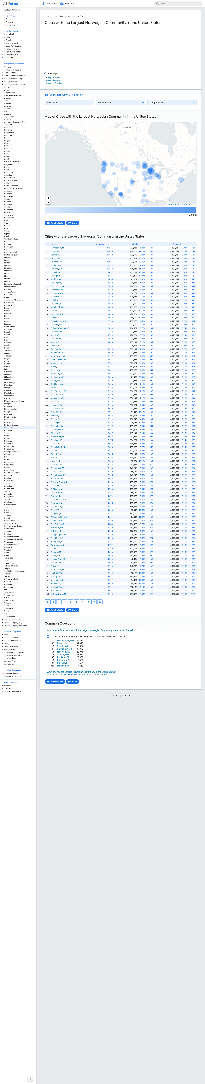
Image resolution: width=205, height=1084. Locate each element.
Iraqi (6, 337)
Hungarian (8, 321)
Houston (54, 416)
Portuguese (8, 462)
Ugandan (7, 582)
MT (59, 318)
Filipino (7, 276)
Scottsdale (55, 451)
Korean (7, 364)
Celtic (6, 183)
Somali (7, 518)
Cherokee (8, 191)
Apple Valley (56, 437)
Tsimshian (8, 574)
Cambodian (8, 172)
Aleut (6, 101)
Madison (54, 279)
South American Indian (13, 526)
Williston (54, 531)
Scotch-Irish (9, 489)
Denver (54, 311)
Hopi (6, 316)
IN (63, 580)
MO (63, 559)
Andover (54, 503)
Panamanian (9, 446)
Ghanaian (8, 295)
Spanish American (11, 537)
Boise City (55, 412)
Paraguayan (9, 449)
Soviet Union (9, 529)
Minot (53, 335)
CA (63, 283)
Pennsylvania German (12, 452)
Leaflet (168, 205)
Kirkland (54, 587)
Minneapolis (56, 248)
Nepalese (8, 414)
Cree (6, 220)
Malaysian (8, 388)
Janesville (55, 374)
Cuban (6, 231)
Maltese (7, 390)
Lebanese (8, 372)
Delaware (8, 244)
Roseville (54, 552)
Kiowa (6, 361)
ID (61, 412)
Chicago (54, 276)
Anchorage (55, 377)
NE (59, 346)
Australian (8, 125)
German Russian (10, 292)
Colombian (8, 210)
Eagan (53, 381)
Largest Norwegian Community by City (68, 16)
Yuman (7, 611)
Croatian (7, 226)
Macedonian (9, 385)
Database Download (11, 10)
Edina (53, 402)
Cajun (6, 170)
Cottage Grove (57, 594)
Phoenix (54, 272)
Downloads (69, 3)
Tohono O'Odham (11, 566)
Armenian (8, 119)
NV (62, 423)
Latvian (7, 369)
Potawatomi (9, 465)
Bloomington (56, 321)
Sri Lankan (8, 542)
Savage (54, 496)
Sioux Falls (55, 258)
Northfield (55, 527)
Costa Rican (9, 218)
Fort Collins (56, 524)
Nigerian (7, 422)
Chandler (55, 548)
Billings (54, 318)
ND (58, 251)
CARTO (186, 205)
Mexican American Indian (14, 401)
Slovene (7, 515)
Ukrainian (8, 584)
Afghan (7, 87)
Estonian (7, 265)
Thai (6, 560)
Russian (7, 478)
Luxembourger (10, 382)
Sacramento (56, 506)
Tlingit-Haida (9, 563)
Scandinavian (9, 486)
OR (60, 269)
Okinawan (8, 430)
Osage (6, 433)
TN (60, 573)
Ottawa (7, 436)
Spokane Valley (57, 499)
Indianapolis (56, 580)
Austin (53, 367)
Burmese (7, 167)
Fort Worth (55, 479)
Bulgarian (8, 164)
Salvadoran (8, 481)
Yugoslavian (9, 608)
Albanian (7, 98)
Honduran (8, 313)
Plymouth (55, 332)
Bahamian (8, 130)
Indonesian (8, 329)
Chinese (7, 202)
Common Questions (54, 83)
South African (9, 521)
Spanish (7, 534)
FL (63, 569)
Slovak (7, 513)
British (6, 159)
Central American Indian (13, 188)
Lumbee (7, 380)
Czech (6, 236)
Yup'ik (6, 614)
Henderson (55, 583)
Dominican (8, 247)
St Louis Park (56, 447)
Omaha (54, 346)
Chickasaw (8, 196)
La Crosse (55, 405)
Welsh (6, 598)
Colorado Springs (58, 328)
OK (65, 517)
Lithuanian (8, 377)
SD (62, 258)
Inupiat (7, 332)
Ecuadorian (8, 257)
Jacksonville (56, 569)
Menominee (9, 396)
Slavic (6, 510)
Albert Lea (55, 538)
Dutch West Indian (11, 252)
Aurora (54, 458)
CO (59, 311)
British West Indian (11, 162)
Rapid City (55, 384)
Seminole (8, 494)
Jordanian (8, 356)
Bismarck (55, 297)
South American (10, 523)
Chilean (7, 199)
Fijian (6, 273)
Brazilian (7, 156)
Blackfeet (8, 151)
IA (62, 430)
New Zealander (10, 417)
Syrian (6, 555)
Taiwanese (8, 558)
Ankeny (54, 576)
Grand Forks (56, 286)
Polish (6, 459)
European (8, 271)
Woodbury (55, 353)
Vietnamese (9, 595)
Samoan (7, 483)
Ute (5, 590)
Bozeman (55, 590)
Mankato (55, 465)
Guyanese (8, 305)
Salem (53, 444)
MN (63, 248)
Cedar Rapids (56, 475)
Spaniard (7, 531)
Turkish (7, 576)
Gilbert (53, 433)
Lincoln (54, 461)
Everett (54, 454)
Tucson (54, 388)
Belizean (7, 143)
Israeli (6, 345)
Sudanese (8, 547)
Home (47, 16)
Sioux (6, 507)
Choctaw (7, 207)
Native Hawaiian (10, 409)
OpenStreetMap (177, 205)
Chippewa (8, 204)
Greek (6, 297)
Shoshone (8, 502)
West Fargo (56, 314)
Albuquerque (56, 534)
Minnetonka (56, 409)
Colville (7, 212)
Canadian (8, 175)
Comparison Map (53, 77)
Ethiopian (8, 268)
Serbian (7, 499)
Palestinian (8, 444)
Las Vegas (55, 423)
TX (58, 367)
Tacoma (54, 349)
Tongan (7, 568)
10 (100, 601)
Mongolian (8, 404)
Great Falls (55, 492)
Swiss (6, 553)
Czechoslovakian (11, 239)
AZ (60, 272)
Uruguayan (8, 587)
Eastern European (11, 255)
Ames (53, 566)
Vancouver (55, 398)
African (7, 90)
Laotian (7, 366)
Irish (6, 340)
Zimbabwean (9, 616)
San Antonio (56, 468)
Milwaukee (55, 363)
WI (60, 279)
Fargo (53, 251)
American (8, 106)
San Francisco (57, 391)
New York (55, 262)
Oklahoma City (57, 517)
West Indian (9, 600)
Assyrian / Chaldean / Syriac (15, 122)
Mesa (53, 342)
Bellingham (55, 541)
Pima (6, 457)
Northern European (11, 425)
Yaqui (6, 606)
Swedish (7, 550)
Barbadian (8, 135)
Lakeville (54, 339)
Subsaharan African (12, 545)
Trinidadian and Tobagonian (15, 571)
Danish (7, 242)
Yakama (7, 603)
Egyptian (7, 260)
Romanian (8, 475)
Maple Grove (56, 356)
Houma (7, 319)
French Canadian (11, 287)
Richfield (54, 562)
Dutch (6, 249)
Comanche (8, 215)
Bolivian (7, 154)
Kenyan (7, 358)
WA (59, 255)
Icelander (8, 324)
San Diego (55, 293)
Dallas (53, 485)
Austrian (7, 127)
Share (74, 223)
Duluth (53, 300)
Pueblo (7, 467)
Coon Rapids (56, 360)
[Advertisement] (82, 49)
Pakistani (8, 441)
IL (59, 276)
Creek (6, 223)
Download (191, 120)
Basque (7, 138)
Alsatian (7, 103)
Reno (53, 510)
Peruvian (7, 454)
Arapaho (7, 114)
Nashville (55, 573)
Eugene (54, 419)
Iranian (7, 335)
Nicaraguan (8, 420)
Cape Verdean (9, 178)
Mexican (7, 398)
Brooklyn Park (57, 482)
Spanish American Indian (14, 539)
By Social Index (9, 34)
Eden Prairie (56, 395)
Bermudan (8, 146)
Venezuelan (9, 592)
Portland (54, 269)
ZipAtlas (193, 205)
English (7, 263)
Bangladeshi (9, 133)
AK (62, 377)
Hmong (7, 311)
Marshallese (9, 393)
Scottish (7, 491)
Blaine (53, 370)
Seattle (54, 255)
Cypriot (7, 234)
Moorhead (55, 307)
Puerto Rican (9, 470)
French (7, 281)
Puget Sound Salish (12, 473)
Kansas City (56, 559)
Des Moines (56, 430)
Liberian (7, 374)
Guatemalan (9, 303)
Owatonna (55, 545)
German (7, 289)
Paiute (6, 438)
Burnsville (55, 426)
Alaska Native (9, 93)
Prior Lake (55, 520)
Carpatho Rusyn (10, 180)
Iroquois (7, 343)
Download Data (57, 223)
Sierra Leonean (10, 505)
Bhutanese (8, 148)
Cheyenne (8, 194)
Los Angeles (56, 283)
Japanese (8, 353)
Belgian (7, 140)
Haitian (7, 308)
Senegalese (9, 497)
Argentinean (9, 117)
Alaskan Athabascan (12, 95)
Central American (11, 186)
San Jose (55, 440)
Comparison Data (53, 80)
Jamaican (8, 350)
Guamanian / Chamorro (13, 300)
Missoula (55, 472)
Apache (7, 109)
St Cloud (54, 489)
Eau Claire (55, 304)
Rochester (55, 290)
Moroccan (8, 406)
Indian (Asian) (9, 327)
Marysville (55, 513)
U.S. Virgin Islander (11, 579)
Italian (6, 348)
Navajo (7, 412)
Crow (6, 228)
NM (64, 534)
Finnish (7, 279)
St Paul (54, 265)
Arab (6, 111)
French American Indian (13, 284)
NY (61, 262)
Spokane (54, 325)
